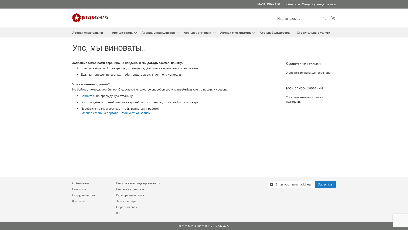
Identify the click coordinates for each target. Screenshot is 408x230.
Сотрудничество (83, 195)
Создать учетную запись (319, 4)
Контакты (78, 201)
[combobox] (301, 18)
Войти (289, 4)
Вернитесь (88, 96)
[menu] (204, 32)
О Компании (80, 183)
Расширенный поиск (130, 195)
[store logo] (90, 17)
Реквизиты (79, 189)
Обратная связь (127, 207)
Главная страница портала (99, 113)
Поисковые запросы (130, 189)
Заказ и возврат (127, 201)
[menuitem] (88, 32)
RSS (118, 213)
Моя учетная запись (136, 113)
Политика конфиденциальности (138, 183)
